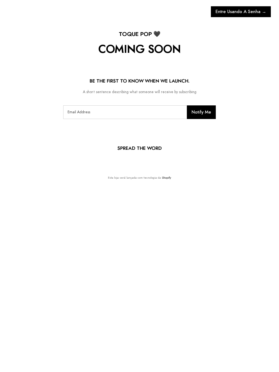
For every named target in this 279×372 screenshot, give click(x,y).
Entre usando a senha (241, 12)
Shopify (166, 177)
